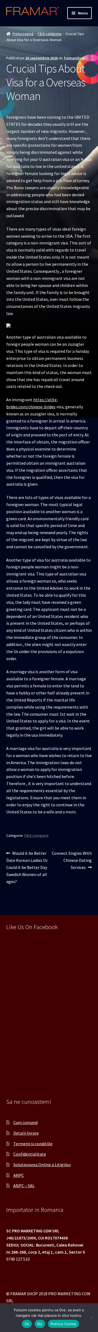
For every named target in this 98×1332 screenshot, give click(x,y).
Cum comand (25, 1122)
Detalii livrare (26, 1133)
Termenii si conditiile (33, 1143)
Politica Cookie (63, 1324)
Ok (26, 1324)
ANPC (18, 1175)
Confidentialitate (29, 1154)
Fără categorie (50, 33)
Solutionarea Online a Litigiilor (42, 1164)
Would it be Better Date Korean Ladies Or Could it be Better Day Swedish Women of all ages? (27, 867)
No (39, 1324)
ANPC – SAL (24, 1185)
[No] (91, 1317)
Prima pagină (23, 33)
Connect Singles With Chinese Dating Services (71, 860)
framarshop (74, 58)
